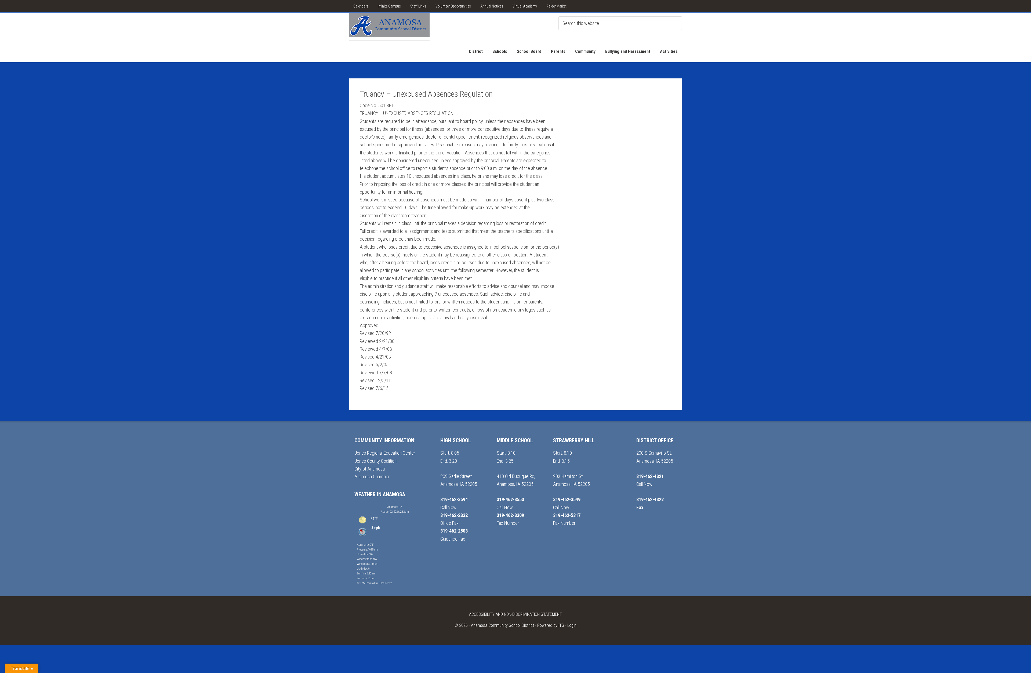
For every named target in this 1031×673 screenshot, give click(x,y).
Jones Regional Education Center (384, 453)
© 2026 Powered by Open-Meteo (374, 583)
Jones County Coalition (375, 461)
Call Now (448, 507)
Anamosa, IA (394, 507)
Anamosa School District (389, 26)
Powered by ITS (550, 625)
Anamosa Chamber (372, 476)
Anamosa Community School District (502, 625)
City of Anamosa (369, 469)
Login (571, 625)
